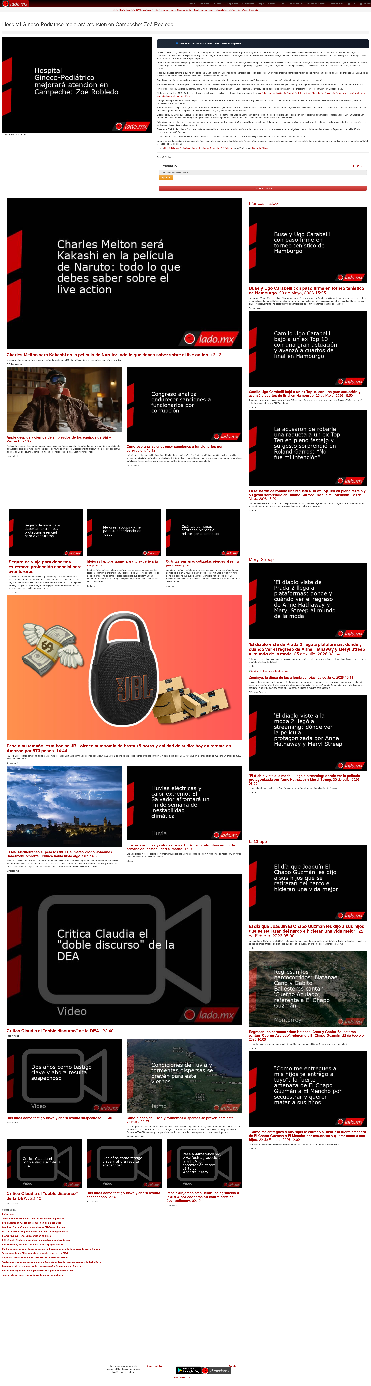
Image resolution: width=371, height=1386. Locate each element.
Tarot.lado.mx (235, 1366)
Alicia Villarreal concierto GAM (127, 9)
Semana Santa (184, 9)
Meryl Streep (261, 559)
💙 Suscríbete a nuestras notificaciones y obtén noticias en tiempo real (208, 43)
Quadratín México (260, 148)
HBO (156, 9)
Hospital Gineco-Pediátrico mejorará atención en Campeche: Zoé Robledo (198, 148)
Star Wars (242, 9)
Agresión (147, 9)
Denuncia (253, 9)
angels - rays (207, 9)
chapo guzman (168, 9)
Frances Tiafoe (263, 203)
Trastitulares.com (182, 1377)
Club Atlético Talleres (225, 9)
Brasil (196, 9)
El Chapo (258, 841)
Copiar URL (166, 177)
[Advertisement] (93, 488)
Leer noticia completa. (263, 188)
